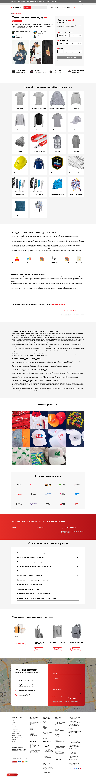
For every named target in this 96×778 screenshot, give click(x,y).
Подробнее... (55, 1)
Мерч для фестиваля (47, 752)
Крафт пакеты (58, 718)
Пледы (56, 755)
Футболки (57, 729)
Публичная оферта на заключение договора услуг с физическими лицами (19, 750)
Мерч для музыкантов (47, 757)
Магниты (44, 737)
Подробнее (20, 649)
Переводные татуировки (35, 722)
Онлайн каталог (13, 774)
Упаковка (58, 717)
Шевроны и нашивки (59, 747)
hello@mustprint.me (67, 7)
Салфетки (45, 738)
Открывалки (45, 729)
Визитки (32, 729)
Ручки (44, 722)
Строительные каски (59, 745)
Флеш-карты (46, 741)
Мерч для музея (46, 753)
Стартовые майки (46, 772)
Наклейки (32, 721)
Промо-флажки (33, 735)
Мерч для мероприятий (48, 751)
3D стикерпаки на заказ (35, 719)
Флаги (56, 748)
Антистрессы (45, 727)
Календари (32, 723)
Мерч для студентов (47, 758)
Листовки (32, 728)
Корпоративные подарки (48, 750)
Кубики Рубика (46, 733)
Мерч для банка (46, 756)
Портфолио (48, 3)
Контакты (61, 3)
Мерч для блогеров (47, 755)
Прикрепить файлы (58, 697)
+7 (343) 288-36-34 (73, 737)
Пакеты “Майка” (58, 723)
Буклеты (32, 734)
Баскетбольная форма (47, 767)
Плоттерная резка (34, 751)
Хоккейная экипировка (48, 768)
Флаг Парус (57, 749)
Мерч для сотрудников (47, 749)
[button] (48, 553)
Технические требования (17, 737)
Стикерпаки (32, 718)
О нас (12, 3)
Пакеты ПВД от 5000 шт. (60, 722)
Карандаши (45, 723)
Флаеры (32, 733)
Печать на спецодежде (60, 746)
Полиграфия (34, 717)
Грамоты (32, 732)
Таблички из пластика (35, 750)
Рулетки (44, 728)
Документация (30, 3)
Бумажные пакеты (59, 719)
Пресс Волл (32, 746)
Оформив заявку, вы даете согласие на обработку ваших (65, 702)
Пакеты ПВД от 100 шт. (60, 721)
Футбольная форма (47, 766)
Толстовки (57, 734)
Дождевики (57, 743)
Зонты (44, 726)
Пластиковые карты (34, 736)
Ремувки (44, 721)
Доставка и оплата (39, 3)
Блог (13, 724)
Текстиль (58, 728)
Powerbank (58, 759)
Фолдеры (32, 727)
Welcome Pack (46, 747)
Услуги (13, 722)
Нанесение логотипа (20, 3)
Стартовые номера (47, 770)
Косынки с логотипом (59, 752)
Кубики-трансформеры (47, 732)
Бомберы (57, 736)
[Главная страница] (11, 13)
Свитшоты (57, 735)
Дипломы (32, 730)
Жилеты (57, 742)
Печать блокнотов (34, 724)
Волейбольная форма (47, 769)
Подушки (57, 754)
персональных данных (65, 315)
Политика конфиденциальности (18, 745)
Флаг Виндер (58, 751)
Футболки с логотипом (60, 730)
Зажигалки (45, 731)
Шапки (56, 740)
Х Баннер (32, 749)
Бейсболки (57, 739)
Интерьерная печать (34, 745)
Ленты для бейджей (59, 741)
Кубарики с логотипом (35, 725)
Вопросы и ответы (15, 733)
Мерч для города (46, 759)
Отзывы (55, 3)
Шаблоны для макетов (16, 735)
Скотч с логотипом (59, 724)
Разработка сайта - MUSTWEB (19, 758)
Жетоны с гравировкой (48, 720)
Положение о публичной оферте (18, 747)
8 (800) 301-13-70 (55, 7)
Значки (44, 725)
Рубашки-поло (58, 737)
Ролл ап (32, 747)
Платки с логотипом (59, 753)
